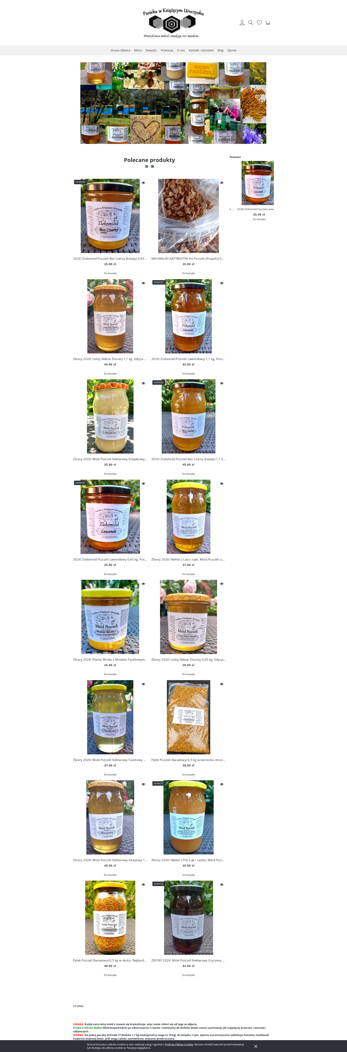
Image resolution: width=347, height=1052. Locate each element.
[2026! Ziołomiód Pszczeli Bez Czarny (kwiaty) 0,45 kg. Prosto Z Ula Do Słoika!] (110, 216)
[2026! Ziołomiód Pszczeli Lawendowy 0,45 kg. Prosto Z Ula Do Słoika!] (110, 517)
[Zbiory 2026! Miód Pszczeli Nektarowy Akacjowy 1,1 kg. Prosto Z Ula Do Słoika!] (110, 817)
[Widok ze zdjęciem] (146, 166)
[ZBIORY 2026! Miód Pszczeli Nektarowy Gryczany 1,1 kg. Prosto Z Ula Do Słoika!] (188, 918)
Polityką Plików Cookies (179, 1044)
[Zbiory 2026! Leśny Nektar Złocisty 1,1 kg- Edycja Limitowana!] (110, 316)
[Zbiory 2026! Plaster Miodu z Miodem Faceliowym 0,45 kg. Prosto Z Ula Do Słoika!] (110, 617)
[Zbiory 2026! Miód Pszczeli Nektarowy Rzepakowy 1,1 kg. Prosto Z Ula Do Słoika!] (110, 416)
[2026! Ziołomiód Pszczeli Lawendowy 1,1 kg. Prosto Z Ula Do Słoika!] (188, 316)
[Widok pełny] (152, 166)
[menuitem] (120, 50)
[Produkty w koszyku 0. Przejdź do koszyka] (268, 25)
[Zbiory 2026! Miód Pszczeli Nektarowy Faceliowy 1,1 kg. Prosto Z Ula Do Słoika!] (110, 717)
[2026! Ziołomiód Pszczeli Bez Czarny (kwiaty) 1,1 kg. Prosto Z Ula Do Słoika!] (188, 416)
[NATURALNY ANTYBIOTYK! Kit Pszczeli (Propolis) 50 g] (188, 216)
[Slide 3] (173, 105)
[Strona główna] (173, 23)
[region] (173, 105)
